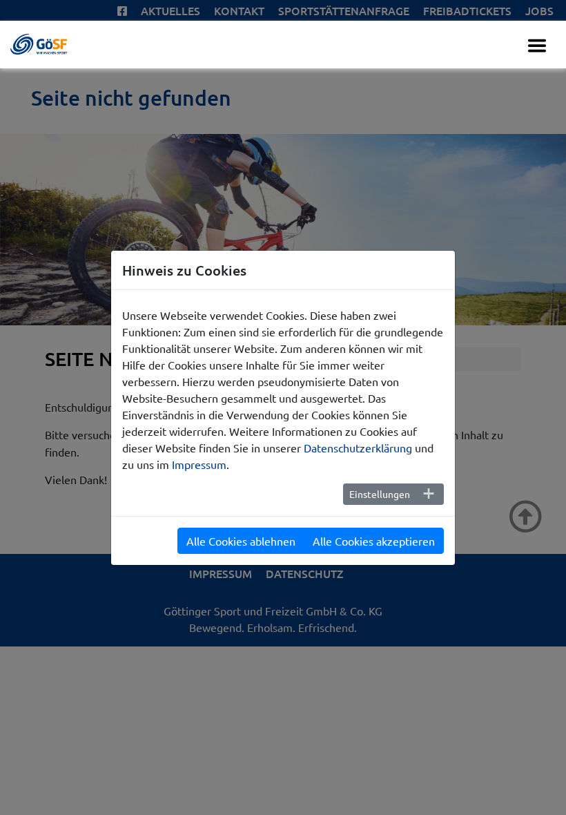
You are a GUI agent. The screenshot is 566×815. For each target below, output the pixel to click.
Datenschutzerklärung (358, 447)
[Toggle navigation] (537, 45)
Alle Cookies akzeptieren (374, 541)
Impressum (199, 464)
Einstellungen (379, 494)
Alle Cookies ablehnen (240, 541)
